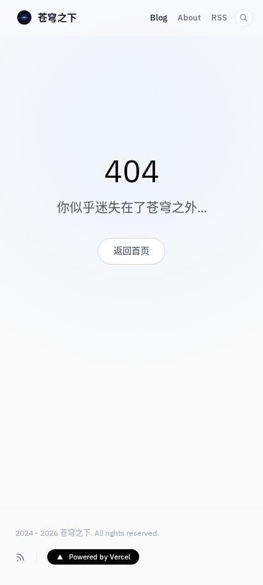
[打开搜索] (244, 18)
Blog (158, 18)
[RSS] (20, 557)
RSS (219, 18)
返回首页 (131, 251)
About (189, 18)
